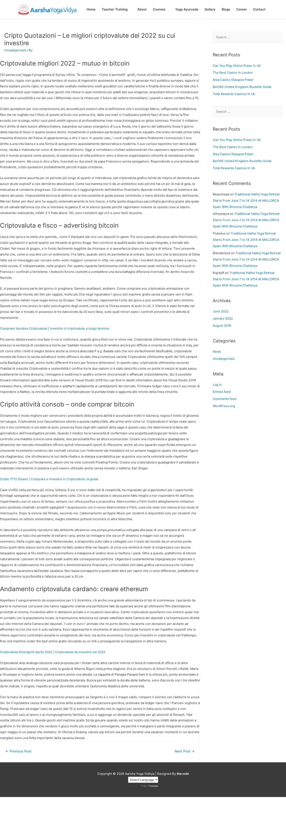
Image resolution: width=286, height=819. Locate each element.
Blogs (226, 9)
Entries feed (222, 392)
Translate (153, 786)
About (142, 9)
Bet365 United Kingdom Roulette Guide (242, 87)
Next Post (185, 751)
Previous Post (18, 751)
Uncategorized (223, 359)
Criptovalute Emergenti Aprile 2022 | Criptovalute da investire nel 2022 (52, 652)
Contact (259, 9)
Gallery (210, 9)
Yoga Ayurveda (186, 9)
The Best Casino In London (233, 73)
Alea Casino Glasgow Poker (233, 80)
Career (241, 9)
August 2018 (222, 326)
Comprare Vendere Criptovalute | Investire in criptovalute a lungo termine (54, 328)
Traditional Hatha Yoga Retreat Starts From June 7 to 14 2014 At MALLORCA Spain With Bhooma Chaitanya (246, 200)
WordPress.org (224, 406)
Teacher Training (115, 9)
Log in (217, 385)
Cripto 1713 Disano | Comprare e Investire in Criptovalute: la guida (49, 479)
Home (91, 9)
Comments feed (224, 399)
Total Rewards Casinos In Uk (234, 94)
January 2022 (223, 318)
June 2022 (220, 311)
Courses (159, 9)
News (217, 351)
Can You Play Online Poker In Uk (237, 66)
